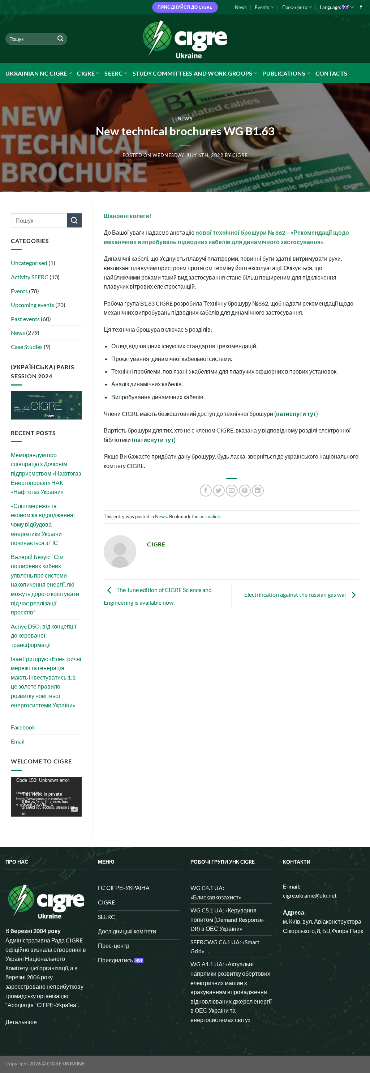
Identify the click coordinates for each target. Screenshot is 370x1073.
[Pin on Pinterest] (245, 491)
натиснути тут (296, 413)
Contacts (331, 73)
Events (262, 7)
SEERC (113, 73)
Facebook (23, 727)
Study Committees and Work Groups (193, 73)
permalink (209, 516)
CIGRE (86, 73)
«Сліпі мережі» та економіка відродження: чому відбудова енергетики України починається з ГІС (43, 524)
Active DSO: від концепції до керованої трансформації (43, 635)
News (241, 7)
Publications (283, 73)
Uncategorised (29, 262)
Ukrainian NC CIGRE (36, 73)
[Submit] (60, 39)
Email (18, 741)
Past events (25, 318)
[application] (46, 797)
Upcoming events (32, 304)
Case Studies (27, 346)
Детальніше (21, 1021)
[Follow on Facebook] (361, 7)
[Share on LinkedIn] (258, 491)
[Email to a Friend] (232, 491)
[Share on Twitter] (219, 491)
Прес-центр (294, 7)
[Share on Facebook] (206, 491)
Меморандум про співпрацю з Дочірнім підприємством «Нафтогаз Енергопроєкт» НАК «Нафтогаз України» (46, 473)
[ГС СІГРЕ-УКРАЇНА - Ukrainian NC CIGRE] (185, 39)
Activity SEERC (29, 276)
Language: (331, 7)
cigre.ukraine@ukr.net (310, 895)
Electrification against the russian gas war (296, 594)
